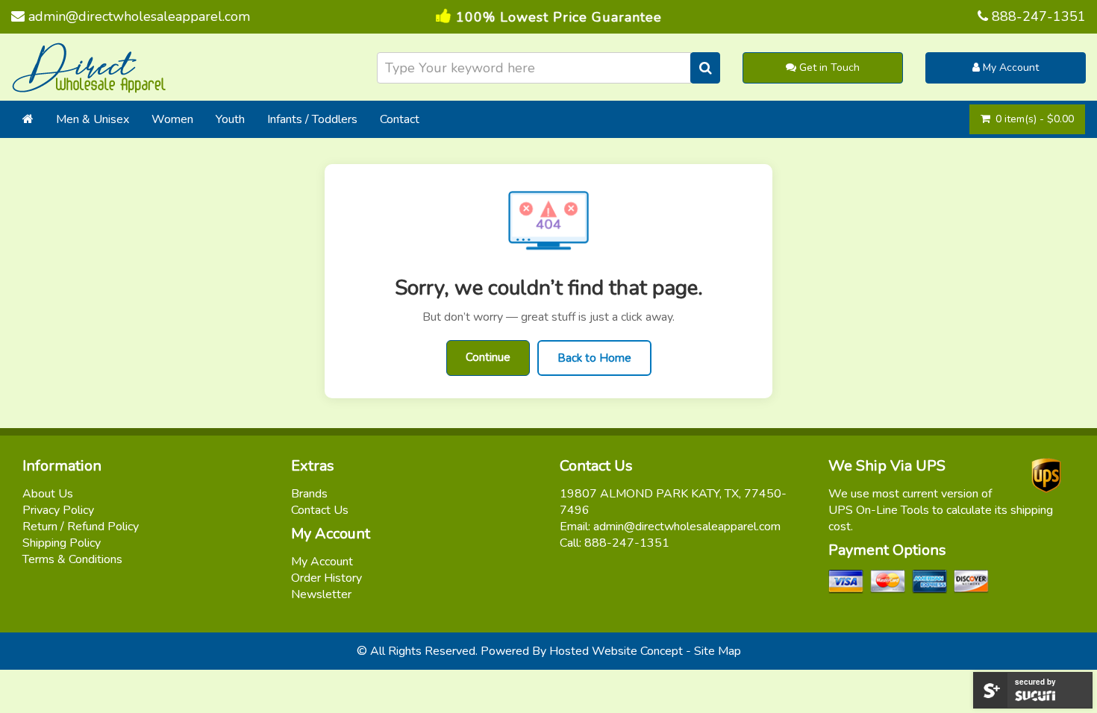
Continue (488, 357)
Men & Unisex (92, 119)
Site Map (717, 651)
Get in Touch (828, 67)
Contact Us (320, 510)
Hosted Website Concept (616, 651)
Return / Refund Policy (80, 526)
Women (172, 119)
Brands (309, 494)
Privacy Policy (58, 510)
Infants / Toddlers (312, 119)
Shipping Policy (61, 543)
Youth (230, 119)
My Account (1009, 67)
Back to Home (594, 358)
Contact (399, 119)
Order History (326, 578)
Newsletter (321, 594)
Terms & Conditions (72, 559)
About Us (47, 494)
